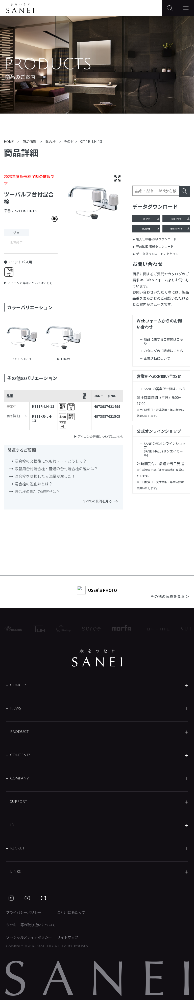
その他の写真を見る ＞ (170, 596)
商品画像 (146, 228)
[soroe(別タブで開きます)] (87, 629)
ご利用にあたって (71, 912)
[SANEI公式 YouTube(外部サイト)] (27, 898)
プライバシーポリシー (23, 912)
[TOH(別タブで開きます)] (34, 629)
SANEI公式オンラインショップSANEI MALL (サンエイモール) (164, 449)
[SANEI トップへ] (97, 658)
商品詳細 (13, 416)
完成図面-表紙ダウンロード (155, 246)
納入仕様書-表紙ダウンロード (156, 239)
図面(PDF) (176, 218)
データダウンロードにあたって (157, 253)
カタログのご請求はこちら (163, 350)
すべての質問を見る (97, 501)
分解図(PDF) (176, 228)
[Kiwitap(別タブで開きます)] (59, 628)
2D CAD (146, 218)
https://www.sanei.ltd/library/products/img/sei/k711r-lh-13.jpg (22, 337)
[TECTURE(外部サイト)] (43, 898)
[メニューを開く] (186, 8)
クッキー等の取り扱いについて (31, 924)
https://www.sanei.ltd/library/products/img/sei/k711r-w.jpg (63, 337)
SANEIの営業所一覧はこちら (164, 388)
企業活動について (157, 358)
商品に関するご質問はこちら (163, 341)
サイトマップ (67, 937)
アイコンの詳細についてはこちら (30, 283)
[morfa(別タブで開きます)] (117, 628)
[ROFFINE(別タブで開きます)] (151, 628)
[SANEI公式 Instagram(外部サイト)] (11, 898)
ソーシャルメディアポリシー (29, 937)
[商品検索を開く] (170, 8)
